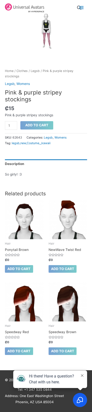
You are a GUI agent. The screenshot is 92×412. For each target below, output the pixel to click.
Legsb (35, 71)
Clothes (22, 71)
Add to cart (36, 125)
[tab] (46, 163)
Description (14, 164)
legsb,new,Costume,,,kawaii (31, 143)
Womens (23, 84)
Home (9, 71)
